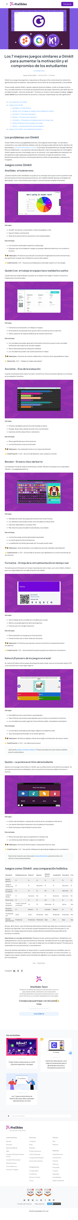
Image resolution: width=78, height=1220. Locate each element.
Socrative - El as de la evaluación (24, 114)
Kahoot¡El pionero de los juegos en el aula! (27, 123)
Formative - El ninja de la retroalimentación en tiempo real (32, 120)
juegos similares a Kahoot (26, 750)
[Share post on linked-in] (14, 971)
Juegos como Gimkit (16, 105)
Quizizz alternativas (41, 856)
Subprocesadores (58, 1180)
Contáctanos (57, 1157)
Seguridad (56, 1174)
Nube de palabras (11, 1148)
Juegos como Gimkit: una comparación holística (25, 129)
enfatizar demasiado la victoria (26, 147)
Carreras (55, 1161)
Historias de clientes (36, 1161)
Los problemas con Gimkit (18, 102)
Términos (56, 1164)
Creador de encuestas (13, 1160)
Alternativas (39, 71)
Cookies (55, 1171)
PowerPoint (33, 1174)
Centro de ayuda (34, 1154)
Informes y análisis (12, 1169)
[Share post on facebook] (21, 971)
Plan (54, 1141)
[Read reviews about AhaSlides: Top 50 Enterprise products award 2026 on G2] (48, 1192)
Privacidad (56, 1167)
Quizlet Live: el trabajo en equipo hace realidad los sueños (33, 111)
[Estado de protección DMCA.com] (54, 1204)
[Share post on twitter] (18, 971)
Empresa (55, 1144)
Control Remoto (11, 1166)
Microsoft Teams (34, 1177)
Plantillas (32, 1148)
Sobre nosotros (58, 1154)
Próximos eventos (35, 1151)
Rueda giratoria (11, 1163)
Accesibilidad (57, 1177)
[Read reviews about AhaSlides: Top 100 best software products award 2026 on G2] (30, 1192)
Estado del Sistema (25, 1204)
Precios (55, 1138)
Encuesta (9, 1144)
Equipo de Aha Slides (30, 75)
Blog (30, 1144)
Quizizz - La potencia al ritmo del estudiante (28, 126)
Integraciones (34, 1167)
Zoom (31, 1180)
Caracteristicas (11, 1138)
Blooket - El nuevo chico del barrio (24, 117)
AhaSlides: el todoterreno (21, 108)
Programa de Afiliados (36, 1158)
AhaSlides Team (39, 986)
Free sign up (67, 4)
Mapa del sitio (40, 1204)
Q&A (7, 1151)
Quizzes (8, 1141)
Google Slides (33, 1171)
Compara (32, 1141)
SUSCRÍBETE (39, 1014)
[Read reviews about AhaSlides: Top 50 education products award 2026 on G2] (39, 1192)
